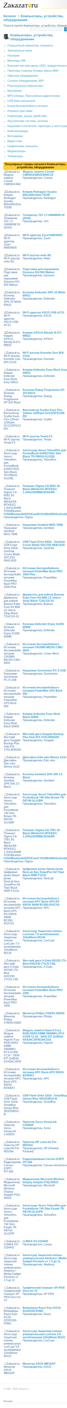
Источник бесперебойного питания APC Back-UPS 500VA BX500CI (43, 1072)
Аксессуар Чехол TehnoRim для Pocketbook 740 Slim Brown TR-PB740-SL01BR (44, 797)
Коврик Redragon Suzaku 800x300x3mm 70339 (40, 193)
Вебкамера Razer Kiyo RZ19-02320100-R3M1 (42, 1309)
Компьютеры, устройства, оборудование (31, 37)
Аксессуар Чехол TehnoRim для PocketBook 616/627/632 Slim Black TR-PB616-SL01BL (44, 453)
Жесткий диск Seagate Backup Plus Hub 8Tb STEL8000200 (43, 736)
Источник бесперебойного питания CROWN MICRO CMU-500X (43, 647)
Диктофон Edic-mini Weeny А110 (44, 757)
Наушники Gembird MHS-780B (43, 524)
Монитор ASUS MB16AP (39, 1363)
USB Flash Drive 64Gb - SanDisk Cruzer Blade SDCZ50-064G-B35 (44, 543)
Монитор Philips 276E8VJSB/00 (43, 1013)
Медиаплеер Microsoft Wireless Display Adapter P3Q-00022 (43, 1181)
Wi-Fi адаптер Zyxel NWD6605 (42, 235)
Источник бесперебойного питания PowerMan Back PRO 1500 (43, 990)
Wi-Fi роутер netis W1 (37, 255)
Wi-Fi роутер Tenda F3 (37, 436)
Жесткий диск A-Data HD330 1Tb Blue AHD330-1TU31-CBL (44, 962)
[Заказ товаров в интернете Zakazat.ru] (20, 6)
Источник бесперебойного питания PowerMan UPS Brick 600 (43, 690)
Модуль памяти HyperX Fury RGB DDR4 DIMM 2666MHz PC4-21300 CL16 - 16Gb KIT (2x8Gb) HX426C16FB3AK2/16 (44, 1035)
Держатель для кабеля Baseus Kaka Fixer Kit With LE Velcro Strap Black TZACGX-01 (43, 597)
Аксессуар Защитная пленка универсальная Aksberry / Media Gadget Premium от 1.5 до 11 (44, 1258)
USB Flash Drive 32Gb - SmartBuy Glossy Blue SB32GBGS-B (45, 1097)
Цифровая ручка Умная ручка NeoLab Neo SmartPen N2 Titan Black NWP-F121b (43, 872)
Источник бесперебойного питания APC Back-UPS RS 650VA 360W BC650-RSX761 (41, 901)
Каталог (9, 16)
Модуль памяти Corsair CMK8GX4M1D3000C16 (38, 173)
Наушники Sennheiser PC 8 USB (44, 670)
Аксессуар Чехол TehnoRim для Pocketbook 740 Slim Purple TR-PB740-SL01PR (44, 1208)
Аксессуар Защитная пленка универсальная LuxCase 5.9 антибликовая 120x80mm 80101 (44, 1334)
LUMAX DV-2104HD (35, 1241)
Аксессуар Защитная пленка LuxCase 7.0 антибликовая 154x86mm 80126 (42, 934)
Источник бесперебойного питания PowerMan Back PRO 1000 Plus (43, 571)
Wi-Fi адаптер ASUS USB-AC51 (43, 312)
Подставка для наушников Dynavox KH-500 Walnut (41, 271)
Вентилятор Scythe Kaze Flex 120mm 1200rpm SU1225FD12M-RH (44, 413)
